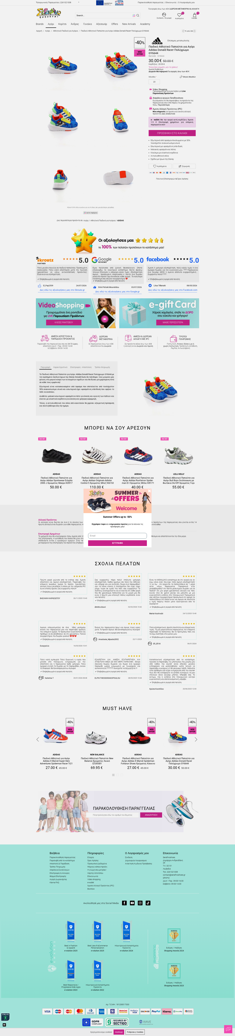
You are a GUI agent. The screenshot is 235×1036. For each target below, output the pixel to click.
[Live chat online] (228, 1029)
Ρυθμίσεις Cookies (135, 1032)
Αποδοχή (119, 1032)
